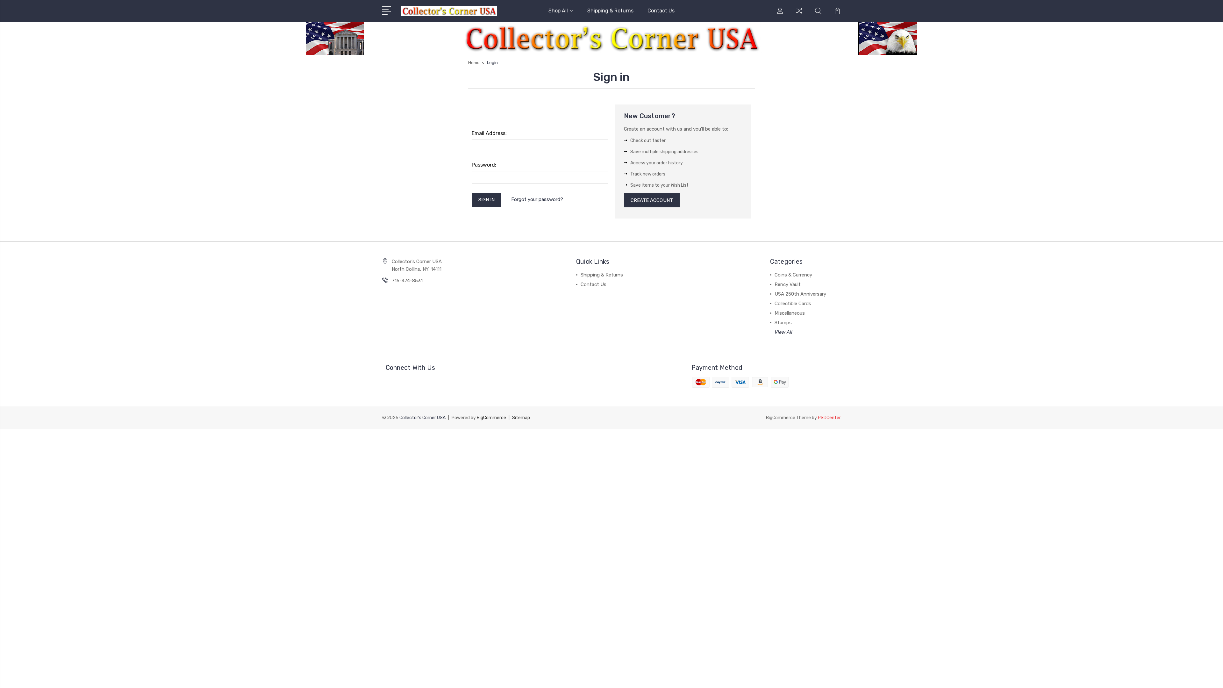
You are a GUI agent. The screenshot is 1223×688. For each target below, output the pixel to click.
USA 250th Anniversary (800, 294)
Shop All (558, 11)
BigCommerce (491, 417)
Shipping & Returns (610, 11)
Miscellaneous (790, 313)
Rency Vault (788, 284)
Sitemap (521, 417)
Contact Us (661, 11)
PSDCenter (829, 417)
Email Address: (489, 133)
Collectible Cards (793, 303)
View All (783, 332)
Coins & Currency (793, 275)
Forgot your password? (537, 199)
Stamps (783, 323)
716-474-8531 (407, 280)
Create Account (652, 200)
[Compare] (799, 14)
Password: (484, 165)
